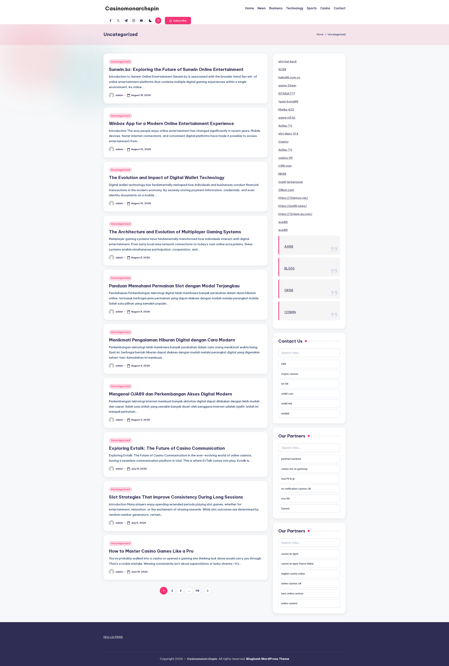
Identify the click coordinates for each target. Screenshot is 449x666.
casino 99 (285, 158)
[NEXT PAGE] (207, 591)
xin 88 (284, 383)
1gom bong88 (288, 101)
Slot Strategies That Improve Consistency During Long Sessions (176, 497)
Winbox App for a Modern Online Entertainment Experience (171, 123)
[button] (178, 20)
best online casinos (292, 593)
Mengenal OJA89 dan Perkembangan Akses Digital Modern (170, 394)
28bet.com (286, 190)
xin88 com (287, 393)
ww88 (283, 222)
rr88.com (285, 166)
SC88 (282, 69)
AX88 (288, 246)
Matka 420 (286, 109)
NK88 (282, 174)
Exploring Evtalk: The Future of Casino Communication (167, 448)
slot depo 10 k (288, 134)
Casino (283, 142)
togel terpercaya (290, 182)
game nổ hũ (286, 118)
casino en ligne (289, 553)
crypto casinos (289, 373)
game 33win (287, 85)
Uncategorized (120, 61)
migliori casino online (293, 573)
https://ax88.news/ (292, 206)
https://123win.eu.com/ (295, 214)
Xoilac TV (285, 126)
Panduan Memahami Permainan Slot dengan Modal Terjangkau (174, 285)
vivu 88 (285, 498)
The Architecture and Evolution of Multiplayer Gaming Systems (175, 231)
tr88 (283, 363)
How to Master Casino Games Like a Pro (151, 551)
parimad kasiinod (291, 458)
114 (197, 590)
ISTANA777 (286, 93)
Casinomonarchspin (132, 8)
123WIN (290, 312)
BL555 (289, 268)
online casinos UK (291, 583)
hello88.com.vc (289, 77)
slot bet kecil (287, 61)
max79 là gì (287, 478)
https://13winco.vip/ (293, 198)
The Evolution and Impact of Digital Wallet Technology (166, 177)
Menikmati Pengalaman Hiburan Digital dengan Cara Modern (172, 339)
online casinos (289, 603)
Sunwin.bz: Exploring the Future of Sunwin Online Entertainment (176, 69)
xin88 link (286, 403)
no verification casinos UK (296, 488)
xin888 (285, 413)
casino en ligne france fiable (297, 563)
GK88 (288, 290)
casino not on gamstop (294, 468)
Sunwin (285, 508)
